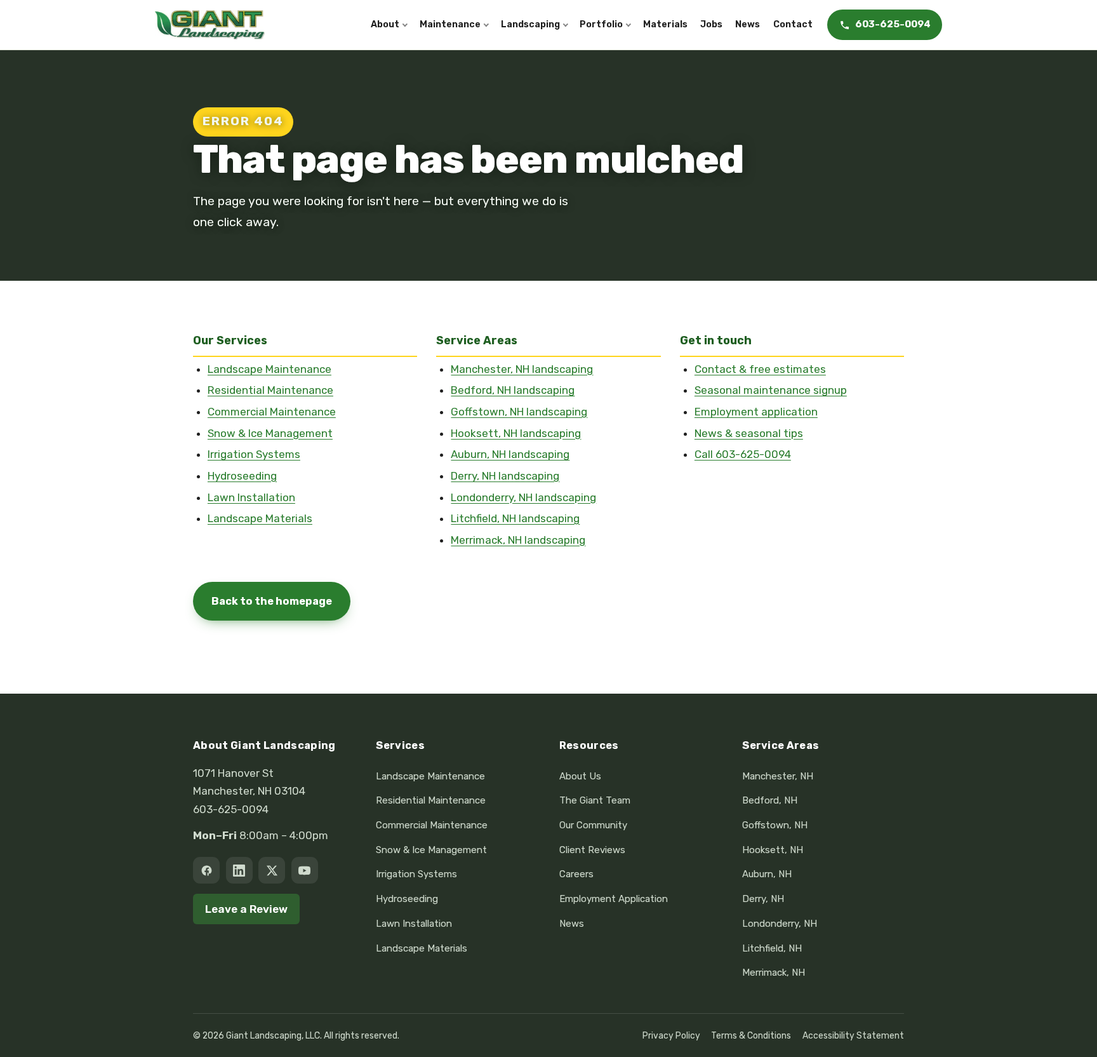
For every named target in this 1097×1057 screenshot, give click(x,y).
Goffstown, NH (775, 825)
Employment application (756, 411)
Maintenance (450, 24)
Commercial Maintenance (272, 411)
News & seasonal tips (749, 433)
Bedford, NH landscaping (513, 390)
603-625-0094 (231, 809)
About (385, 24)
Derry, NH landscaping (505, 475)
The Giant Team (594, 800)
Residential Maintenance (270, 390)
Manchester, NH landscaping (522, 369)
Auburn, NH (767, 874)
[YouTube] (304, 870)
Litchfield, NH (772, 948)
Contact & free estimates (760, 369)
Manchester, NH (777, 776)
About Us (580, 776)
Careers (576, 874)
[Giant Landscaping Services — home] (210, 24)
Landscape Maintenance (269, 369)
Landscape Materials (260, 518)
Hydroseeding (242, 475)
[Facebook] (206, 870)
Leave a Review (246, 909)
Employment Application (613, 899)
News (747, 24)
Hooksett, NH (772, 850)
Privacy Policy (671, 1035)
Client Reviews (592, 850)
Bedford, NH (769, 800)
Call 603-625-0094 (743, 454)
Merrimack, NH (773, 972)
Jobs (711, 24)
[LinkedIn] (239, 870)
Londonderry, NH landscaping (523, 497)
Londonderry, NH (779, 923)
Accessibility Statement (853, 1035)
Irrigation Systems (254, 454)
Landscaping (530, 24)
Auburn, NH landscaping (510, 454)
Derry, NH (763, 899)
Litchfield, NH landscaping (515, 518)
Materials (665, 24)
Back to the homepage (271, 601)
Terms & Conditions (751, 1035)
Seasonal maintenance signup (771, 390)
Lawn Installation (251, 497)
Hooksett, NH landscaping (516, 433)
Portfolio (601, 24)
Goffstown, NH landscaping (519, 411)
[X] (271, 870)
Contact (793, 24)
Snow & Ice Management (270, 433)
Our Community (593, 825)
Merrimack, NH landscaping (518, 540)
